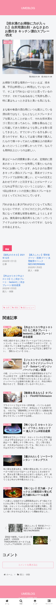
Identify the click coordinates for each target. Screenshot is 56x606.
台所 (7, 307)
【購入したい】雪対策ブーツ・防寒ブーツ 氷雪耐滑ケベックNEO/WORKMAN (39, 259)
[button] (50, 396)
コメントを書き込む (28, 565)
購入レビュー (28, 307)
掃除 (16, 307)
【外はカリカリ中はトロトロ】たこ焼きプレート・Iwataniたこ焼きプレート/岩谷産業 (13, 280)
